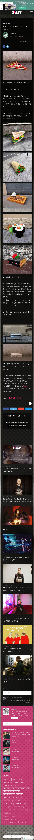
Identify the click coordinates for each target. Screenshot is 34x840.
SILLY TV (17, 779)
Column (7, 810)
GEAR (17, 800)
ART (7, 788)
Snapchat (8, 782)
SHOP (7, 797)
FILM (16, 788)
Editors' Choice (20, 810)
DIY (19, 794)
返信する (29, 702)
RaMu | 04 (15, 749)
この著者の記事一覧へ (24, 41)
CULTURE (19, 807)
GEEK (7, 800)
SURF (16, 791)
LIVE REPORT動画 (10, 822)
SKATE (7, 791)
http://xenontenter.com (17, 38)
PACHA (9, 697)
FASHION (8, 785)
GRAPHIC (8, 804)
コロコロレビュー (10, 819)
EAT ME (12, 398)
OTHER (22, 822)
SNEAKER (17, 797)
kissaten (13, 33)
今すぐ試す (22, 7)
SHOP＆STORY (21, 782)
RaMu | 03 (15, 765)
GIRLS (7, 807)
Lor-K (19, 398)
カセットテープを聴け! (11, 816)
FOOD (18, 785)
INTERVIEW (20, 804)
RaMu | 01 (15, 757)
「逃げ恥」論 (9, 813)
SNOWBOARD (9, 794)
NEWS (7, 779)
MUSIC (25, 788)
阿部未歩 (6, 529)
